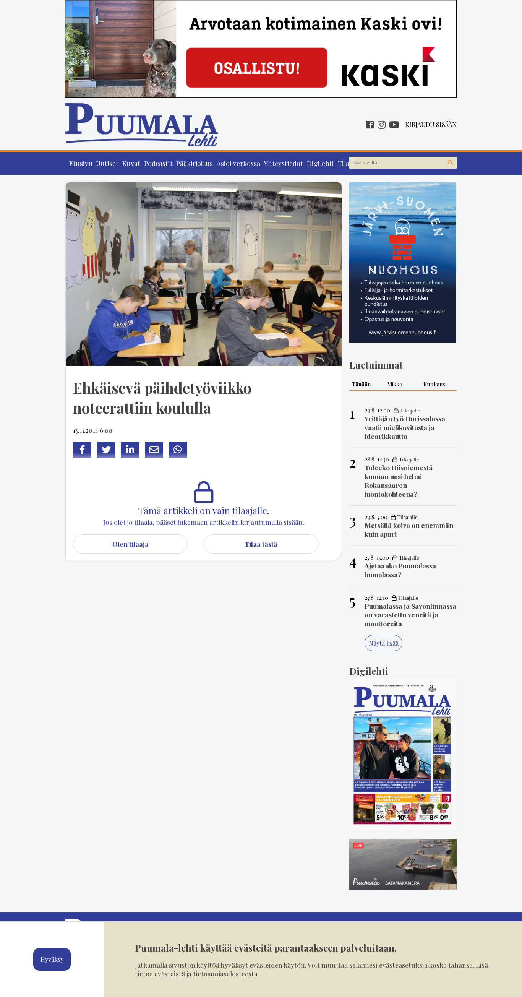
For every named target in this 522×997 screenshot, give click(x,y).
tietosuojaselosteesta (225, 973)
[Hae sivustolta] (450, 163)
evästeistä (169, 973)
